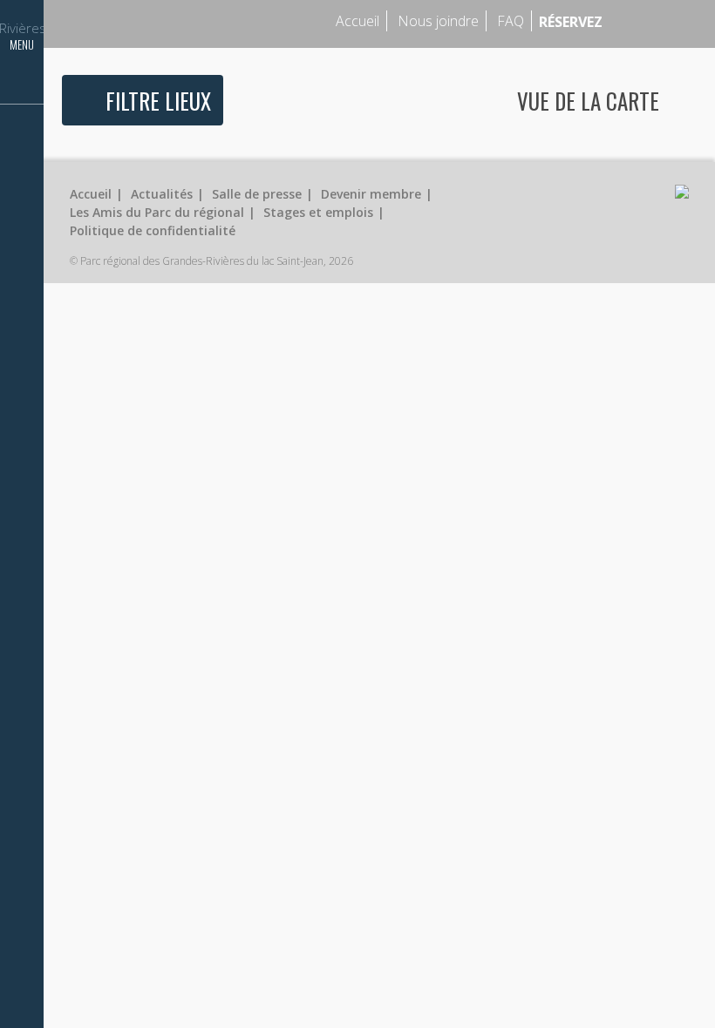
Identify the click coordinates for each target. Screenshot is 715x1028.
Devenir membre (371, 194)
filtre (158, 101)
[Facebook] (634, 21)
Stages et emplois (318, 212)
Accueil (357, 20)
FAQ (510, 20)
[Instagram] (660, 21)
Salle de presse (257, 194)
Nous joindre (438, 20)
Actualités (162, 194)
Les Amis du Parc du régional (157, 212)
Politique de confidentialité (152, 230)
